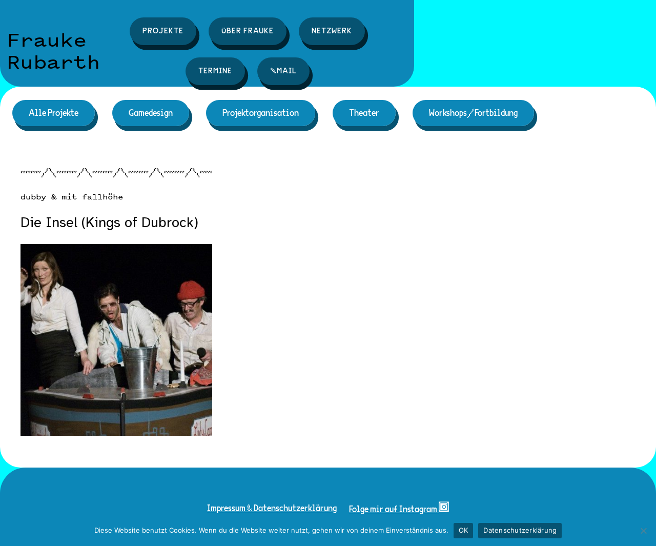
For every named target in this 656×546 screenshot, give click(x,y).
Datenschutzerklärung (520, 530)
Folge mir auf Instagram (394, 509)
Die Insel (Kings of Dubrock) (109, 223)
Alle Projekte (53, 113)
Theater (364, 113)
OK (463, 530)
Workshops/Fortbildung (473, 113)
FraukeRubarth (53, 51)
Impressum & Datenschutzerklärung (272, 508)
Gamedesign (151, 113)
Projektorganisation (260, 113)
